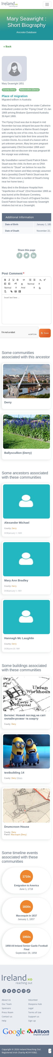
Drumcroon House (16, 826)
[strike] (17, 280)
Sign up (32, 1020)
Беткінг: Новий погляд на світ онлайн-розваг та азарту (25, 717)
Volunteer (33, 999)
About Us (6, 999)
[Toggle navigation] (47, 4)
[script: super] (45, 280)
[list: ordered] (30, 280)
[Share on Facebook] (19, 255)
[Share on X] (26, 255)
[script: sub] (41, 280)
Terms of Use (34, 1012)
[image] (16, 291)
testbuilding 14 (14, 772)
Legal (30, 1008)
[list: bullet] (34, 280)
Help (4, 1020)
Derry (8, 402)
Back (8, 46)
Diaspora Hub (35, 1004)
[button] (22, 283)
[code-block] (24, 280)
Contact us (7, 1016)
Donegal (25, 774)
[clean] (5, 291)
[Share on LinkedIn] (34, 255)
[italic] (9, 280)
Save (46, 333)
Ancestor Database (26, 32)
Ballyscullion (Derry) (18, 452)
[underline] (13, 280)
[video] (20, 291)
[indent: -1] (5, 283)
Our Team (7, 1004)
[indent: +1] (9, 283)
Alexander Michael (16, 522)
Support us (33, 1016)
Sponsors (6, 1008)
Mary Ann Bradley (16, 580)
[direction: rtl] (16, 283)
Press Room (7, 1012)
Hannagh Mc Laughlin (19, 638)
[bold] (5, 280)
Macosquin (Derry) (18, 834)
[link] (11, 291)
